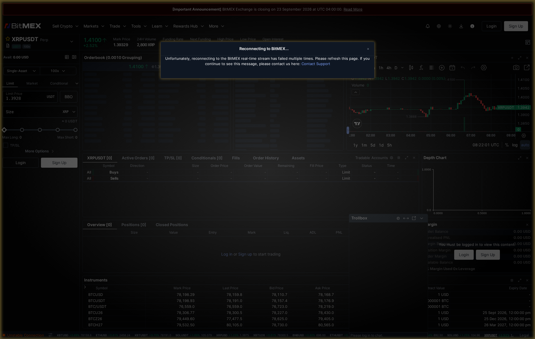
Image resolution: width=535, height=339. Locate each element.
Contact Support (315, 63)
